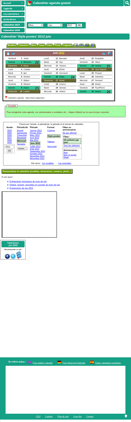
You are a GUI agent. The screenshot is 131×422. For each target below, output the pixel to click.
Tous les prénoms (71, 145)
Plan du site (63, 416)
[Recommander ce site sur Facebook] (7, 258)
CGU (38, 416)
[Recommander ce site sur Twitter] (13, 258)
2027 (9, 138)
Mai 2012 (34, 140)
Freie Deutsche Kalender (73, 363)
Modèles (12, 45)
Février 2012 (35, 133)
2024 (9, 130)
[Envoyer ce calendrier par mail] (81, 45)
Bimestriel (21, 138)
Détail (66, 157)
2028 (9, 140)
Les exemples (64, 163)
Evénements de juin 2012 (21, 188)
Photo (58, 45)
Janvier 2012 (36, 130)
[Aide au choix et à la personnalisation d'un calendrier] (93, 45)
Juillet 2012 (35, 146)
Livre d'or (77, 416)
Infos (49, 45)
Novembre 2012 (37, 156)
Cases (42, 45)
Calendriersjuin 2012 (13, 244)
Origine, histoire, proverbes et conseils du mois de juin (35, 185)
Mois (33, 45)
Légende (67, 45)
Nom (65, 152)
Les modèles (48, 163)
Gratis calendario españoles (108, 363)
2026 (9, 135)
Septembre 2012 (37, 151)
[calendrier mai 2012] (13, 54)
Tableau (50, 142)
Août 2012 (34, 149)
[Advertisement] (77, 14)
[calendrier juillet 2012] (104, 54)
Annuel (20, 130)
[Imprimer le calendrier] (87, 45)
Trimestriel (22, 135)
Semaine (21, 144)
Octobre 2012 (36, 153)
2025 (9, 133)
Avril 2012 (34, 138)
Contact (90, 416)
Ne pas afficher (70, 133)
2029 (9, 142)
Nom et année (69, 155)
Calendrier (24, 45)
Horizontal (52, 146)
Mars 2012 (35, 135)
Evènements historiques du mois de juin (28, 181)
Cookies (49, 416)
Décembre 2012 (37, 158)
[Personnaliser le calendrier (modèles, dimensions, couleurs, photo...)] (109, 53)
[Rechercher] (127, 3)
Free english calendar (43, 363)
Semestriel (22, 133)
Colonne (51, 130)
